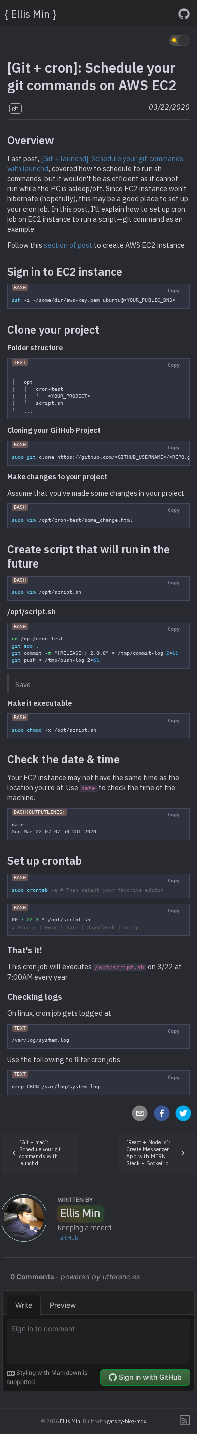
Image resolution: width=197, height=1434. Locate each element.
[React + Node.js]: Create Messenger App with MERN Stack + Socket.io (148, 1153)
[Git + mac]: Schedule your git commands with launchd (40, 1153)
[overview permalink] (59, 140)
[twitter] (183, 1114)
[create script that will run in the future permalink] (44, 563)
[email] (140, 1114)
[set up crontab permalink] (87, 861)
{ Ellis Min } (30, 14)
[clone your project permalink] (105, 330)
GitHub (68, 1238)
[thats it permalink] (47, 950)
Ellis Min (80, 1214)
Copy (174, 290)
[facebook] (162, 1114)
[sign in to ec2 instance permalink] (127, 272)
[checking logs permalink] (67, 996)
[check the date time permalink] (125, 759)
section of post (68, 245)
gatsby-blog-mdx (126, 1421)
